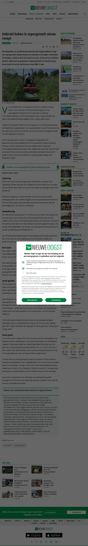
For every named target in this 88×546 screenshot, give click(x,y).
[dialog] (44, 273)
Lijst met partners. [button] (46, 283)
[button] (44, 273)
